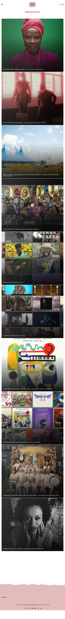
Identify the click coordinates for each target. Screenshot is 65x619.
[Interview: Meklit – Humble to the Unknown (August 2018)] (32, 524)
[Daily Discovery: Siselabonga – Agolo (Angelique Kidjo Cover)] (32, 98)
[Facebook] (27, 608)
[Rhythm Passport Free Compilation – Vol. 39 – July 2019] (32, 418)
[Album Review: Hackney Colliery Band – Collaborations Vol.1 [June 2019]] (32, 364)
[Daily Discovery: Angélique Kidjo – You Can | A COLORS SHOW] (32, 45)
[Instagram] (29, 608)
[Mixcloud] (37, 608)
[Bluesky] (35, 608)
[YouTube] (32, 608)
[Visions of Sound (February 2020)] (32, 311)
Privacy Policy (19, 604)
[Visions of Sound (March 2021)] (32, 258)
